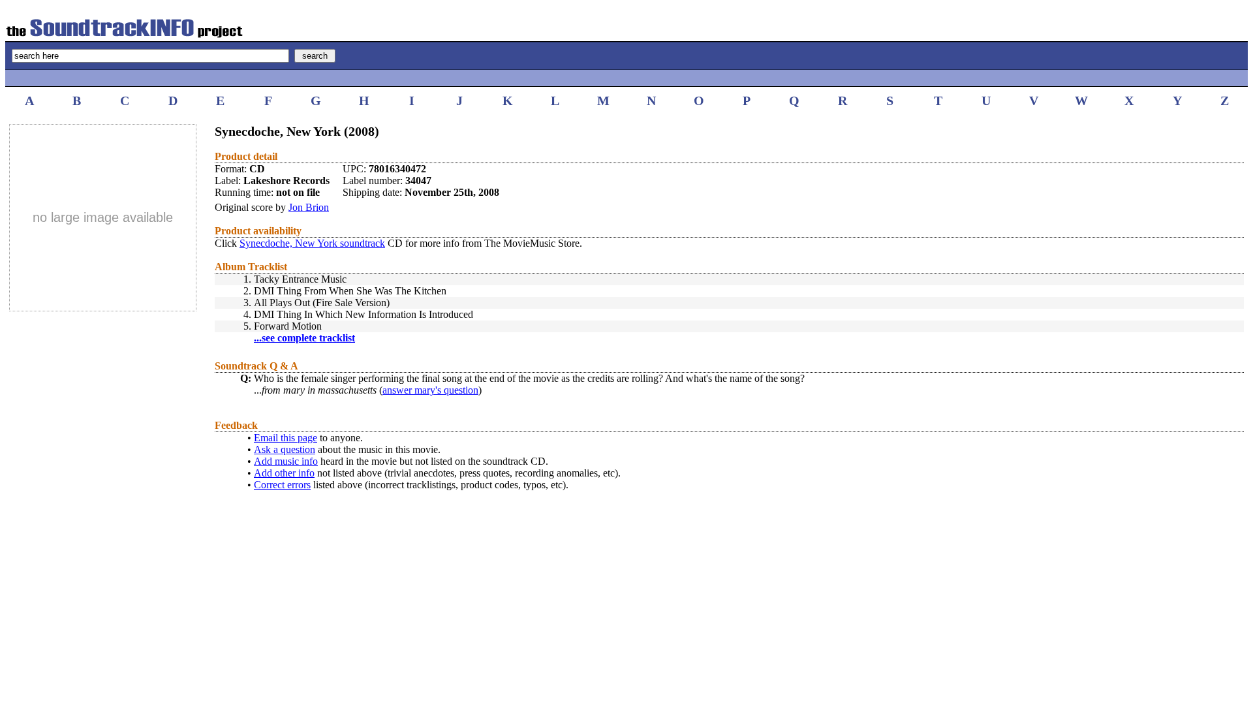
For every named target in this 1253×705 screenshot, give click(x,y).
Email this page (285, 437)
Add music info (286, 461)
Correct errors (282, 484)
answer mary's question (430, 390)
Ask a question (284, 449)
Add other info (284, 472)
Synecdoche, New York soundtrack (312, 243)
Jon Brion (308, 207)
